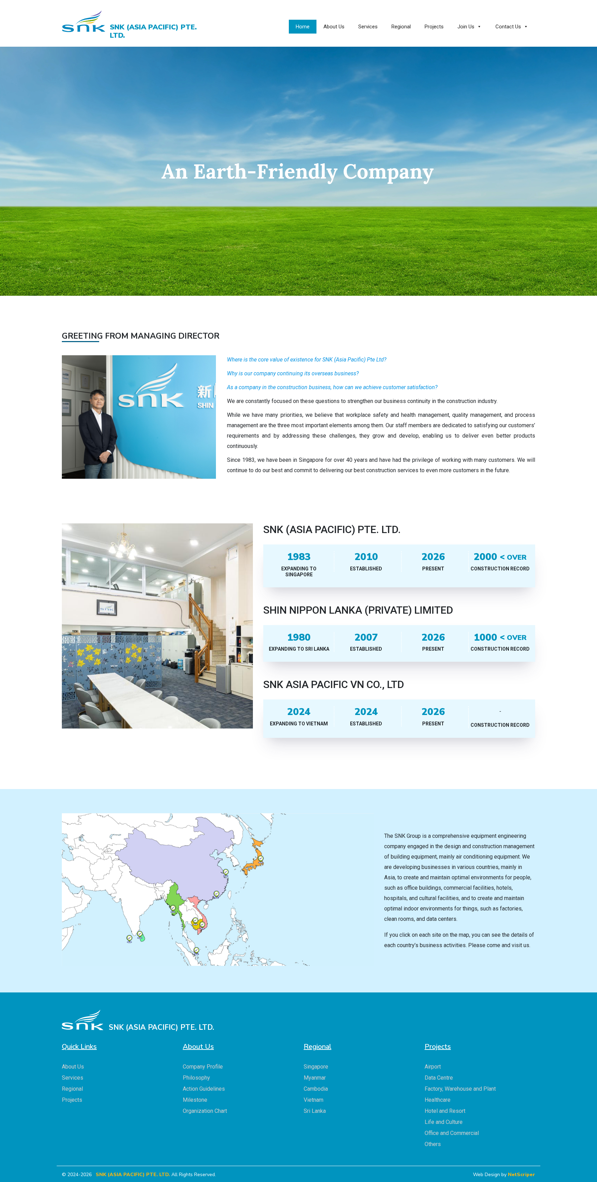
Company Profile (203, 1066)
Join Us (465, 27)
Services (368, 27)
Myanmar (315, 1077)
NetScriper (521, 1174)
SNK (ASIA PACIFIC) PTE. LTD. (132, 1174)
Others (433, 1144)
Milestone (195, 1100)
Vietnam (313, 1100)
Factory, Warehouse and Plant (460, 1088)
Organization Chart (205, 1111)
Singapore (316, 1066)
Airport (433, 1066)
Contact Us (508, 27)
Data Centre (439, 1077)
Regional (401, 27)
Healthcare (438, 1100)
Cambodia (316, 1088)
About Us (333, 27)
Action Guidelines (204, 1088)
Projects (434, 27)
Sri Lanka (315, 1111)
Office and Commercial (452, 1133)
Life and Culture (444, 1122)
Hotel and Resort (445, 1111)
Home (303, 27)
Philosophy (196, 1077)
